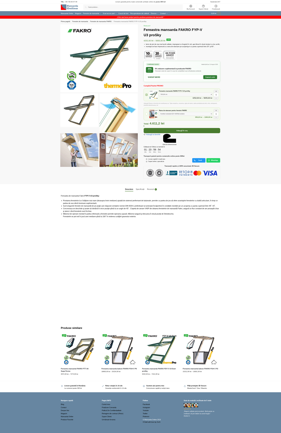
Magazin (64, 413)
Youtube (146, 410)
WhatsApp (214, 160)
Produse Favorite (67, 420)
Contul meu (106, 404)
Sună (200, 160)
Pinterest (146, 416)
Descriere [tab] (129, 189)
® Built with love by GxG (151, 422)
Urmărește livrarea (108, 420)
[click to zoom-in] (99, 58)
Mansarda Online (67, 416)
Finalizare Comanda (109, 407)
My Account (191, 9)
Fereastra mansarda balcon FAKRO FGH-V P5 (119, 369)
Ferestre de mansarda (80, 21)
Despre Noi (65, 410)
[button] (215, 13)
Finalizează (216, 9)
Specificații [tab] (140, 189)
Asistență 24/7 (215, 2)
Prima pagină (65, 21)
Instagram (146, 407)
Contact (63, 407)
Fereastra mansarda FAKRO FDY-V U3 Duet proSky (159, 370)
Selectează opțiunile (79, 379)
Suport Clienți (203, 9)
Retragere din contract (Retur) (112, 413)
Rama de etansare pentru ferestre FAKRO (173, 110)
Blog (62, 404)
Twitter (145, 413)
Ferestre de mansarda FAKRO (101, 21)
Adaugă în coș (182, 131)
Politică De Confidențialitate (111, 410)
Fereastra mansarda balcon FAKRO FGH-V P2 (200, 369)
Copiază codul (210, 77)
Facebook (146, 404)
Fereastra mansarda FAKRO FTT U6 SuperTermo (74, 370)
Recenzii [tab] (151, 189)
